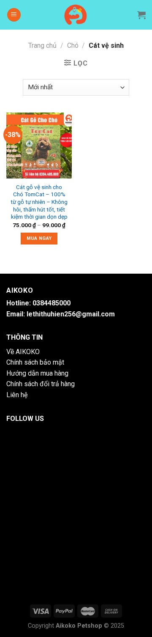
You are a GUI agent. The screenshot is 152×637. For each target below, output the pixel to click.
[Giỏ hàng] (141, 14)
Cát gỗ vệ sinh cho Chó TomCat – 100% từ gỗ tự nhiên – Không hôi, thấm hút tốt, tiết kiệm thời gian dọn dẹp (39, 202)
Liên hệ (16, 395)
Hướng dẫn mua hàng (37, 373)
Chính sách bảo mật (35, 362)
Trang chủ (42, 45)
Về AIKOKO (23, 352)
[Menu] (14, 15)
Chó (73, 45)
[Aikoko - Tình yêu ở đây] (76, 15)
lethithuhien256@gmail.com (71, 314)
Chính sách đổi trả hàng (40, 384)
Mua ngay (39, 238)
